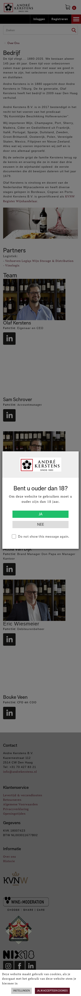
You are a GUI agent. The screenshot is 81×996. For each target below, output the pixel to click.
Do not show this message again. (43, 536)
